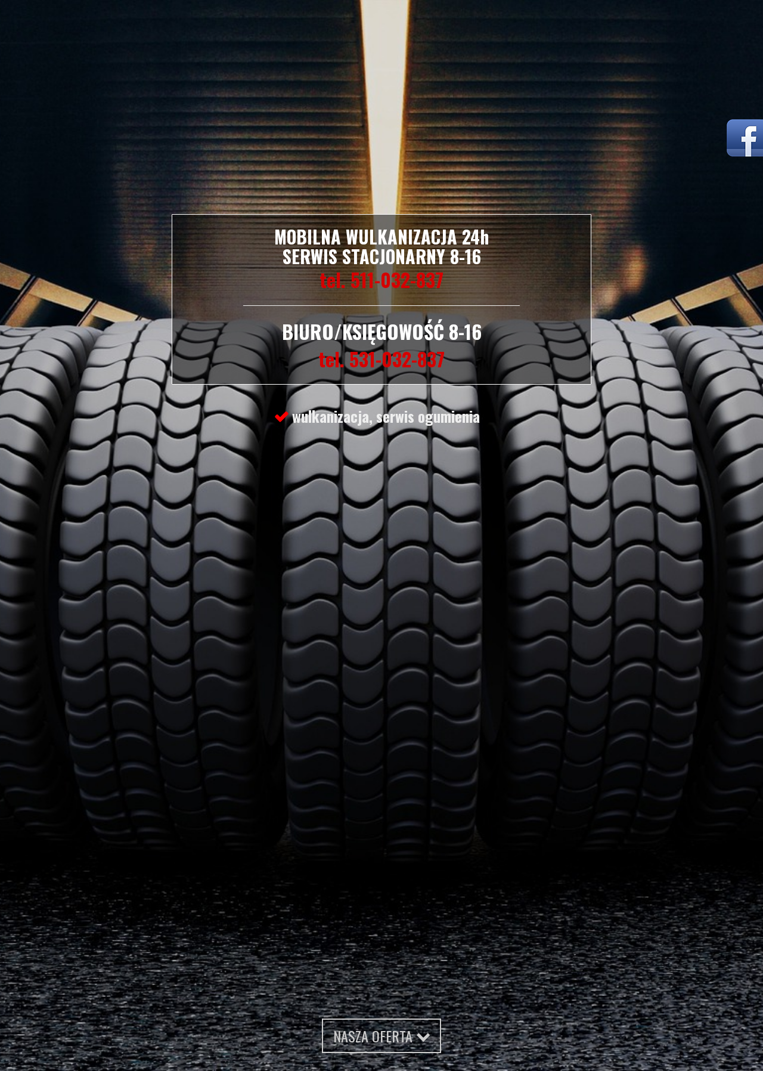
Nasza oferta (374, 1036)
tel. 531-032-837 (381, 359)
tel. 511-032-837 (381, 279)
